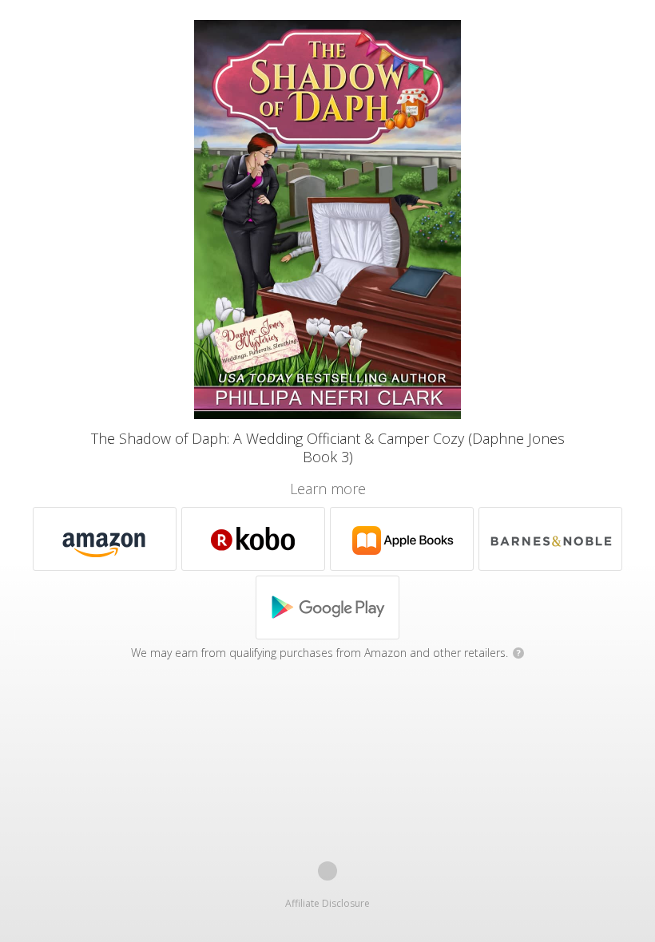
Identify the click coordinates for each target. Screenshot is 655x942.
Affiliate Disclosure (327, 903)
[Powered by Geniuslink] (327, 871)
